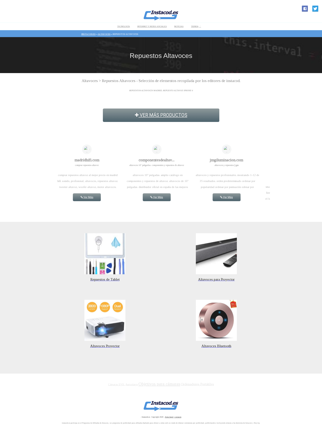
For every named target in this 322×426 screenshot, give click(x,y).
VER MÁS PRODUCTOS (163, 115)
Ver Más (88, 197)
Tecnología (123, 26)
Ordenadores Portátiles (197, 384)
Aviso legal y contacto (173, 417)
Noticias (179, 26)
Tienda (194, 26)
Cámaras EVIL (116, 384)
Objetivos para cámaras (159, 384)
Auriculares (131, 384)
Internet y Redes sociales (152, 26)
